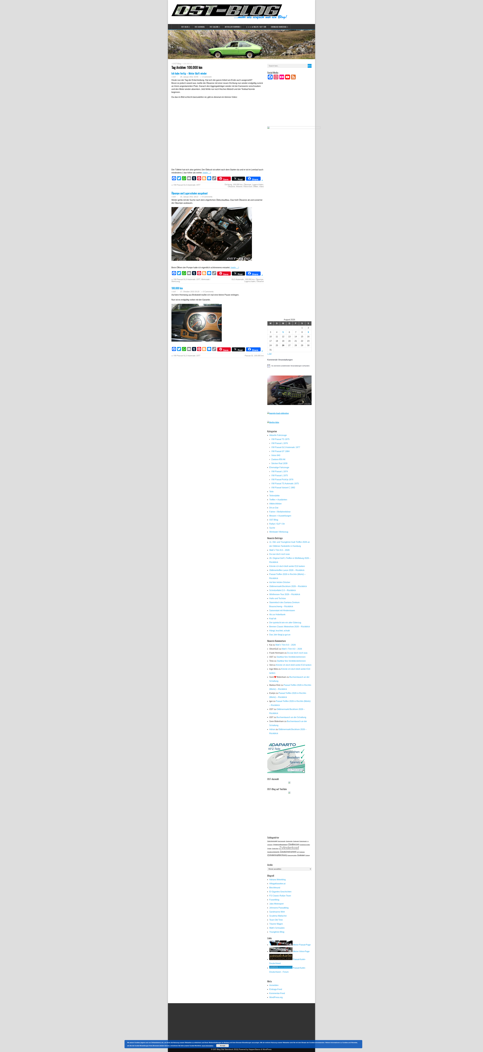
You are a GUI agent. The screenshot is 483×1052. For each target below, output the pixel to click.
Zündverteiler (289, 841)
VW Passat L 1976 (279, 443)
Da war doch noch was (279, 554)
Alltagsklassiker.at (277, 884)
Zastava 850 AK (278, 459)
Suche (272, 528)
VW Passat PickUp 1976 (282, 479)
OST (174, 77)
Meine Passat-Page (302, 945)
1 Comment (206, 77)
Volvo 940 (275, 455)
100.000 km (238, 184)
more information (207, 1046)
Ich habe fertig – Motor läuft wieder (189, 73)
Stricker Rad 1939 (279, 463)
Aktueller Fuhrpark (232, 26)
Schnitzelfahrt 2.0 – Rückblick (282, 590)
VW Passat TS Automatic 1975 (285, 483)
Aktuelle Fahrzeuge (278, 435)
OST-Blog (184, 26)
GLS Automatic (238, 279)
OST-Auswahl (200, 26)
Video (261, 186)
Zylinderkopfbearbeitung (280, 844)
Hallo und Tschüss (277, 598)
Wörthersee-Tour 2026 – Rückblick (284, 594)
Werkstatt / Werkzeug (278, 532)
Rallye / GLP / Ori (277, 524)
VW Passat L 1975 (279, 475)
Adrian (272, 729)
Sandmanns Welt (277, 912)
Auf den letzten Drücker (279, 582)
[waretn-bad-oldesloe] (278, 413)
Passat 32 (249, 356)
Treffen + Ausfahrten (278, 500)
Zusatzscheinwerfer (273, 852)
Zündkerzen (293, 844)
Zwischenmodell (272, 841)
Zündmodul (296, 841)
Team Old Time (276, 920)
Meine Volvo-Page (301, 951)
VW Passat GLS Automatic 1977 (186, 185)
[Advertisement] (289, 106)
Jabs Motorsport (276, 904)
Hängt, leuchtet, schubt (279, 631)
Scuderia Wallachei (278, 916)
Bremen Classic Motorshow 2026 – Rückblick (289, 627)
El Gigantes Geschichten (280, 892)
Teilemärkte (274, 496)
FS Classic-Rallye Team (280, 896)
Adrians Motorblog (277, 880)
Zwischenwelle (281, 841)
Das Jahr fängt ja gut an (279, 635)
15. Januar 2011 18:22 (189, 197)
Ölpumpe (247, 184)
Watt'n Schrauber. (277, 928)
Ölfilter (255, 186)
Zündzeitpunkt (303, 841)
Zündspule (302, 852)
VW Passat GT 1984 (280, 451)
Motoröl (239, 186)
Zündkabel (301, 855)
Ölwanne (231, 186)
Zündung (307, 855)
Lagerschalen (257, 184)
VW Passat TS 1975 (280, 439)
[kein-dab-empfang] (289, 404)
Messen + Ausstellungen (280, 516)
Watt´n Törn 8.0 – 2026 (279, 550)
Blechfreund (274, 888)
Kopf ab (272, 618)
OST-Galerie (214, 26)
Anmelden (273, 985)
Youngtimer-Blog (276, 932)
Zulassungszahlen (292, 855)
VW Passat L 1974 (279, 471)
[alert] (289, 365)
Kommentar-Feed (277, 993)
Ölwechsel (247, 186)
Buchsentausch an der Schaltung (291, 717)
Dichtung (228, 184)
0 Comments (207, 197)
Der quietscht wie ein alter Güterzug (285, 622)
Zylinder (269, 848)
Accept (222, 1045)
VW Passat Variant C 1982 (283, 487)
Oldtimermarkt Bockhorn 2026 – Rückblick (288, 586)
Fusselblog (274, 900)
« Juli (269, 354)
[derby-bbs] (273, 422)
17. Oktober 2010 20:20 (189, 291)
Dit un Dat (273, 508)
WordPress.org (276, 997)
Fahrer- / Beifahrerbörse (280, 512)
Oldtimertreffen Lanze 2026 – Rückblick (286, 570)
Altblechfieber (275, 504)
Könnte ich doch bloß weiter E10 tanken (287, 566)
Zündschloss (275, 848)
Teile (271, 492)
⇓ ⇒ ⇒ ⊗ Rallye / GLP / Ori (256, 26)
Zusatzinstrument (288, 851)
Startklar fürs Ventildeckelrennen (291, 657)
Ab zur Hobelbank (277, 614)
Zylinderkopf (289, 848)
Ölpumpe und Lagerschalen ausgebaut (189, 193)
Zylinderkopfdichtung (277, 855)
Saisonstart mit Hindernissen (282, 610)
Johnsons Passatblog (279, 908)
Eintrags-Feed (275, 989)
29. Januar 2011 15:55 (189, 77)
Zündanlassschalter (305, 844)
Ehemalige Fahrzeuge (279, 26)
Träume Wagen (276, 924)
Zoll (298, 852)
